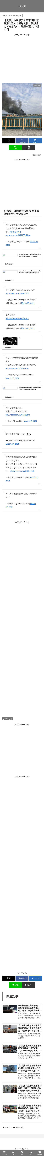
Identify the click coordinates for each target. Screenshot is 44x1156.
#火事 (19, 231)
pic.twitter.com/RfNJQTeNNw (18, 235)
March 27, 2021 (28, 303)
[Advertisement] (22, 58)
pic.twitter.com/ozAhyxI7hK (17, 293)
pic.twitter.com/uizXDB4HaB (22, 466)
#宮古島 (13, 231)
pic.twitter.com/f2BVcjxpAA (17, 318)
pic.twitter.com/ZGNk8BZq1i (18, 412)
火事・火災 (8, 713)
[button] (28, 147)
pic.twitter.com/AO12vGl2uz (17, 367)
